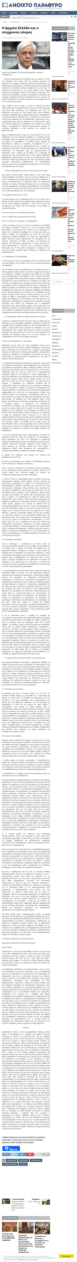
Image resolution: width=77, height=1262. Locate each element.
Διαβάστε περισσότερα (28, 1259)
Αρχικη (4, 13)
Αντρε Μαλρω (11, 1160)
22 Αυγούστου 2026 (71, 71)
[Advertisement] (26, 1182)
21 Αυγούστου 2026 (71, 198)
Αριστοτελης (23, 1160)
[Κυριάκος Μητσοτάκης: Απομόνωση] (59, 86)
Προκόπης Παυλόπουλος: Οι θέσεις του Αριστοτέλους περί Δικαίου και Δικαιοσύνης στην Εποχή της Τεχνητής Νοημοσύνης (25, 1243)
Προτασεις (43, 13)
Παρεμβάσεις (24, 38)
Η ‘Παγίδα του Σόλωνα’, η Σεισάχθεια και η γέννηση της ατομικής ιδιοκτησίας (41, 1241)
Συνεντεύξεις (56, 363)
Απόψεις (54, 326)
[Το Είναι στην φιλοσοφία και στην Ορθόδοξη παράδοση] (9, 1227)
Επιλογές (55, 329)
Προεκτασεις (13, 13)
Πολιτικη (23, 13)
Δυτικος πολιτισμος (10, 1164)
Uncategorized (57, 319)
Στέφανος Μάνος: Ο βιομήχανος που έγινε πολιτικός (71, 187)
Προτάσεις (55, 353)
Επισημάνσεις (56, 333)
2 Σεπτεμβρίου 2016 (10, 38)
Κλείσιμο (66, 1256)
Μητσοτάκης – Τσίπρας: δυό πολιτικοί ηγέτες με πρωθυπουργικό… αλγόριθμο (71, 157)
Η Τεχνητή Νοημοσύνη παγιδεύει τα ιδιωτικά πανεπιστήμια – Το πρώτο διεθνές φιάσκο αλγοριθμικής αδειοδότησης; (71, 118)
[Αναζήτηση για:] (63, 282)
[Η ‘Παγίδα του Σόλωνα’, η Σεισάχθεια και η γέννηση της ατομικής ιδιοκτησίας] (42, 1228)
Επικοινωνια (63, 13)
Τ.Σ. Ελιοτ (23, 1164)
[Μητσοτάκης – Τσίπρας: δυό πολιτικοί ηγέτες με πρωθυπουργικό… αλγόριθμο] (59, 152)
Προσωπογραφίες (57, 349)
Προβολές (55, 343)
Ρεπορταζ (34, 13)
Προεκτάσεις (56, 346)
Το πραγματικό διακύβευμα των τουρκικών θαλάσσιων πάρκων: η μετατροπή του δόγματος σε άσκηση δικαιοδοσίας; (71, 224)
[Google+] (75, 16)
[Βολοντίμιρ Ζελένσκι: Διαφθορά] (59, 260)
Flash (53, 316)
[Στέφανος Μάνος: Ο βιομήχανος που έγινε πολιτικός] (59, 186)
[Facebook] (71, 16)
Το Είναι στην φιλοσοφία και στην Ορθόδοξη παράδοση (8, 1237)
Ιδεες (53, 13)
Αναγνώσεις (56, 322)
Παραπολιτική (56, 336)
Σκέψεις (54, 359)
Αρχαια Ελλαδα (36, 1160)
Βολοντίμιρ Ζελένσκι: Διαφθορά (71, 259)
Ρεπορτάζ (55, 356)
